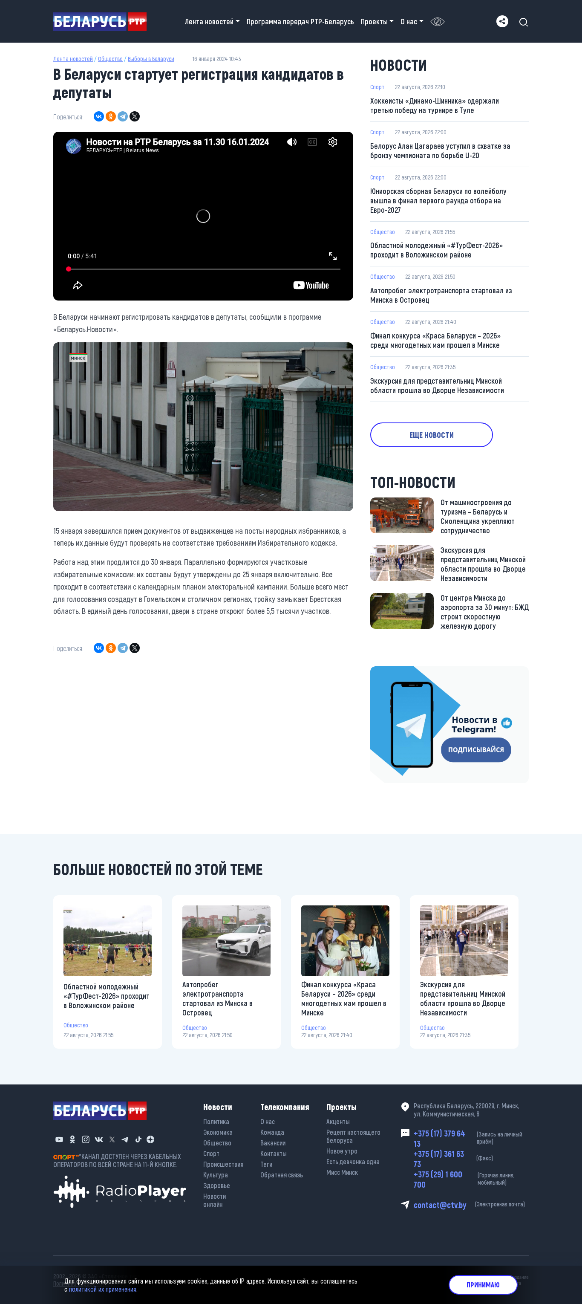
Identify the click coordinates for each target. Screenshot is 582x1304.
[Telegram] (123, 116)
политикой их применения (102, 1289)
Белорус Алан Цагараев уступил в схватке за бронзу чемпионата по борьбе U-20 (440, 150)
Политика (216, 1121)
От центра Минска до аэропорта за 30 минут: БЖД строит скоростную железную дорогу (485, 611)
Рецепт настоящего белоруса (353, 1136)
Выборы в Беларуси (151, 58)
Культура (215, 1175)
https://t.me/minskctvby (406, 672)
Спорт (377, 86)
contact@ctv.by (469, 1205)
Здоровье (216, 1185)
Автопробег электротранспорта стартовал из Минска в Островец (441, 295)
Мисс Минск (342, 1172)
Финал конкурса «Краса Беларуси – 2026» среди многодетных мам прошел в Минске (435, 340)
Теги (266, 1164)
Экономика (218, 1132)
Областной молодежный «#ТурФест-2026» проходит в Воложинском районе (436, 249)
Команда (272, 1132)
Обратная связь (281, 1175)
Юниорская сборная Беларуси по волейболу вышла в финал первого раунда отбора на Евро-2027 (438, 200)
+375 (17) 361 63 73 (453, 1158)
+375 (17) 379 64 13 (468, 1138)
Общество (110, 58)
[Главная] (103, 21)
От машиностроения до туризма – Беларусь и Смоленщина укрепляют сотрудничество (478, 516)
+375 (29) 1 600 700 (464, 1179)
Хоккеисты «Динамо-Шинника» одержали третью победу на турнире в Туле (434, 105)
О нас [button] (408, 21)
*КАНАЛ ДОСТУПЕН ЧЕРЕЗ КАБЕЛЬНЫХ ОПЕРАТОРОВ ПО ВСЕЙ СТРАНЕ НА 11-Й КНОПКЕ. (117, 1160)
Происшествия (223, 1164)
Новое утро (341, 1151)
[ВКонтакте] (99, 116)
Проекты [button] (374, 21)
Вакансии (272, 1143)
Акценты (338, 1121)
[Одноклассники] (111, 116)
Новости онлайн (214, 1200)
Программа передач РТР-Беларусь (300, 21)
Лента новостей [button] (209, 21)
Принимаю (483, 1285)
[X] (135, 116)
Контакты (273, 1153)
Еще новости (431, 434)
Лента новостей (73, 58)
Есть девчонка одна (353, 1161)
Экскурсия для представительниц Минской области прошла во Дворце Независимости (437, 385)
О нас (267, 1121)
